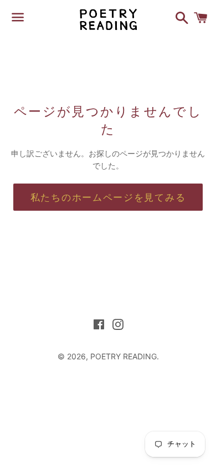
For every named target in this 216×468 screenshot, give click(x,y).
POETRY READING (123, 356)
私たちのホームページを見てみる (108, 197)
